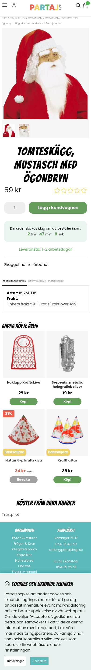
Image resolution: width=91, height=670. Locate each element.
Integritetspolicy (24, 549)
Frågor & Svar (24, 544)
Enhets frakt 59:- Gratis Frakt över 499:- (43, 304)
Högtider (15, 18)
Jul (23, 18)
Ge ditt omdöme (37, 281)
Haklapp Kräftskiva (23, 382)
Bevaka (23, 479)
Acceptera (39, 661)
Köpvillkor (24, 555)
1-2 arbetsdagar (57, 249)
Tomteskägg (35, 18)
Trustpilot (10, 514)
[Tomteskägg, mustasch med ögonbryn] (46, 118)
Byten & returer (24, 538)
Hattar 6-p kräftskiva (23, 460)
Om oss (24, 566)
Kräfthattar (67, 460)
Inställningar (15, 661)
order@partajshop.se (66, 550)
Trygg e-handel (24, 572)
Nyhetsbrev (24, 560)
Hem (4, 18)
